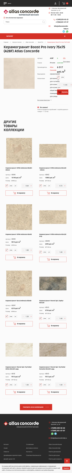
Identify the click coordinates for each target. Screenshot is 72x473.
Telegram (63, 31)
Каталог (6, 444)
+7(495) (62, 19)
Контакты (29, 451)
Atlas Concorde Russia (55, 444)
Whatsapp (66, 31)
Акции (6, 448)
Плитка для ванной (55, 451)
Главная (6, 42)
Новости (6, 451)
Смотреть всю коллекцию (33, 407)
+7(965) (62, 22)
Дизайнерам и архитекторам (12, 455)
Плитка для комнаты (55, 459)
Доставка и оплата (32, 448)
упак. (62, 77)
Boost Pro (40, 42)
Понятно (66, 468)
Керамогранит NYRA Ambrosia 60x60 (19, 234)
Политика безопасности (33, 455)
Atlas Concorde (30, 42)
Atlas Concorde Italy (54, 448)
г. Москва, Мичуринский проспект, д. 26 (58, 9)
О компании (30, 444)
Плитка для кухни (54, 455)
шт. (58, 79)
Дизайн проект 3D (9, 459)
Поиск (43, 22)
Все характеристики (43, 100)
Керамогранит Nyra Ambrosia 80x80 (18, 301)
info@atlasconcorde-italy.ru (61, 27)
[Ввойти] (55, 3)
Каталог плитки (16, 42)
